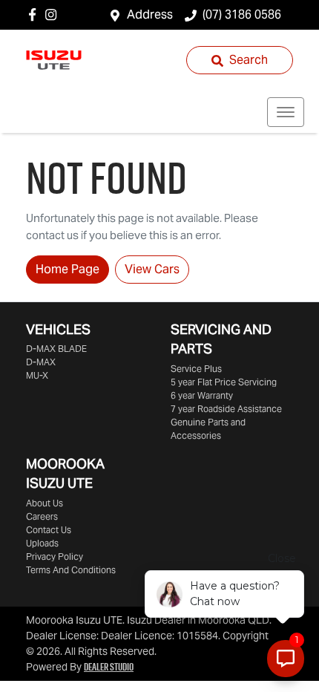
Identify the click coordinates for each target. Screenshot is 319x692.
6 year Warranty (202, 395)
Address (150, 14)
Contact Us (48, 529)
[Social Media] (35, 14)
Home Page (67, 269)
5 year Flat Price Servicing (224, 382)
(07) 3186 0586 (242, 14)
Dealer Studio (109, 666)
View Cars (152, 269)
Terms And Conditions (71, 569)
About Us (44, 503)
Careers (42, 516)
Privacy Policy (54, 556)
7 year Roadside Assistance (226, 408)
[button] (285, 112)
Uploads (42, 543)
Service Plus (196, 368)
